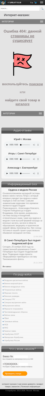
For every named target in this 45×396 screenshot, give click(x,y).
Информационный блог (22, 184)
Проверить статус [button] (13, 374)
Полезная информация (30, 386)
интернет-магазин (9, 384)
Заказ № (8, 356)
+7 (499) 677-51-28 (14, 3)
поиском (36, 84)
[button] (42, 8)
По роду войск (23, 274)
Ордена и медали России (22, 190)
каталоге (23, 104)
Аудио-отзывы (23, 130)
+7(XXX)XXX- (11, 364)
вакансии (16, 386)
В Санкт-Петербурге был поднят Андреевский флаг (22, 242)
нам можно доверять (26, 384)
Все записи (7, 267)
